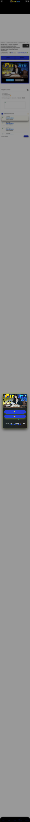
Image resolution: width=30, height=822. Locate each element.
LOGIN (15, 411)
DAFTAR (15, 416)
